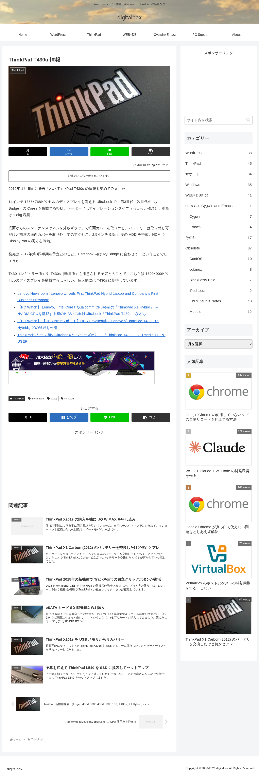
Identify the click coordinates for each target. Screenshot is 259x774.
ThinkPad (18, 398)
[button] (151, 151)
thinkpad (69, 398)
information (38, 398)
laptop (54, 398)
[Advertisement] (54, 464)
